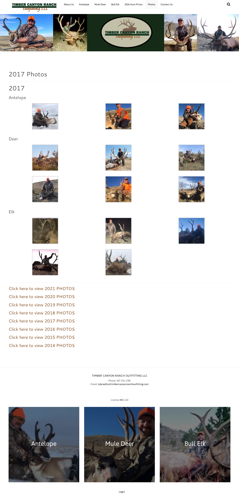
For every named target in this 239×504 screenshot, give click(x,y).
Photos (151, 4)
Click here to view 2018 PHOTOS (42, 313)
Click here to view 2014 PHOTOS (42, 345)
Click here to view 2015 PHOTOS (42, 337)
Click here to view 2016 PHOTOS (42, 329)
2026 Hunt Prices (134, 4)
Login (122, 491)
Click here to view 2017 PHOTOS (42, 321)
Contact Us (167, 4)
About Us (69, 4)
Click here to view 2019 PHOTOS (42, 305)
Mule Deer (100, 4)
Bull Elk (115, 4)
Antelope (84, 4)
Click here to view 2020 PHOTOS (42, 296)
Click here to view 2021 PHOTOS (42, 288)
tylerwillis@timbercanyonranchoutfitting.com (123, 384)
